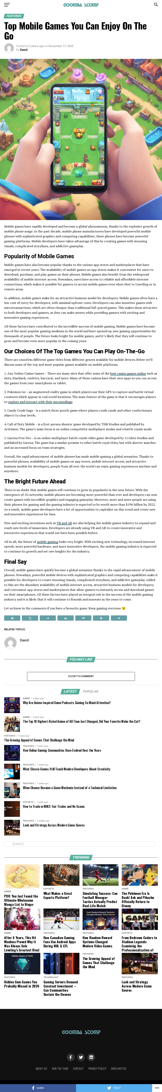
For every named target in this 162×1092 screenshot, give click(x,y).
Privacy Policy (97, 1068)
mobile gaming (47, 542)
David (23, 49)
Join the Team (60, 1068)
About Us (41, 1068)
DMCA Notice (118, 1068)
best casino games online (128, 373)
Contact (78, 1068)
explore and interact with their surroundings (40, 402)
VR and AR (64, 523)
